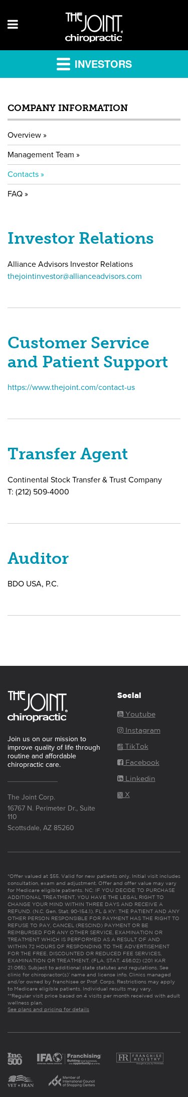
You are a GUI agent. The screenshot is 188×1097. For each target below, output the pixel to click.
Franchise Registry (139, 1059)
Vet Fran (21, 1081)
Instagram (141, 730)
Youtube (139, 714)
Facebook (141, 762)
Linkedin (139, 778)
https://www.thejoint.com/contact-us (71, 387)
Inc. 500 (15, 1059)
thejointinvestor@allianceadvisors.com (75, 276)
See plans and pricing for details (48, 1009)
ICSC (72, 1081)
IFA (69, 1059)
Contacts (23, 174)
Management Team (41, 155)
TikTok (135, 746)
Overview (24, 135)
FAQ (15, 194)
